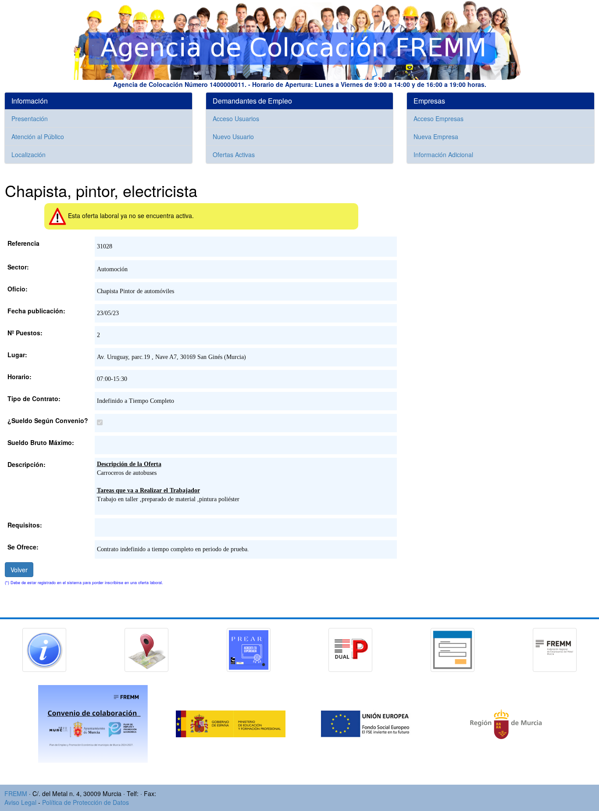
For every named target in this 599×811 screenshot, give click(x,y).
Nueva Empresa (436, 136)
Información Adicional (443, 154)
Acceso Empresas (439, 118)
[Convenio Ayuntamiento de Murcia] (94, 722)
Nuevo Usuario (233, 136)
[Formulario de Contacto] (452, 648)
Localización (28, 154)
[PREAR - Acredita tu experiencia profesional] (249, 648)
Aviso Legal (20, 802)
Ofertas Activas (234, 154)
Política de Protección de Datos (85, 802)
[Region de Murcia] (506, 722)
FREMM (15, 793)
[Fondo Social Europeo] (369, 722)
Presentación (29, 118)
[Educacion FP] (231, 722)
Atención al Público (37, 136)
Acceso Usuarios (236, 118)
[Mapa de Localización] (146, 648)
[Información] (44, 648)
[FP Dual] (350, 648)
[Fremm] (555, 648)
